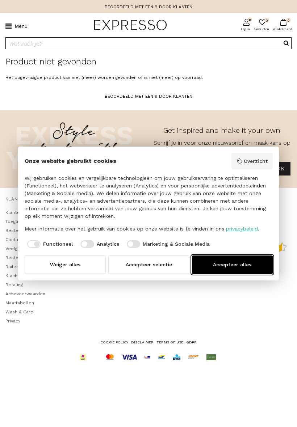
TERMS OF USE (169, 342)
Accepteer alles (232, 264)
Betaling (14, 284)
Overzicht (256, 161)
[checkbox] (49, 244)
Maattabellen (19, 302)
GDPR (191, 342)
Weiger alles (65, 264)
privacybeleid (242, 229)
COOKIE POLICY (114, 342)
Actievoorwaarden (25, 293)
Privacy (12, 321)
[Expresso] (127, 25)
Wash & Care (19, 311)
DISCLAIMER (142, 342)
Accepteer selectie (149, 264)
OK (280, 168)
